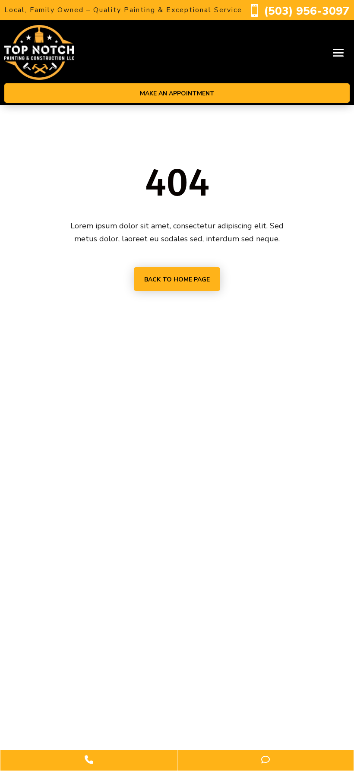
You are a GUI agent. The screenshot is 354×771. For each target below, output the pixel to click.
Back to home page (177, 279)
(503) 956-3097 (307, 11)
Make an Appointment (177, 93)
